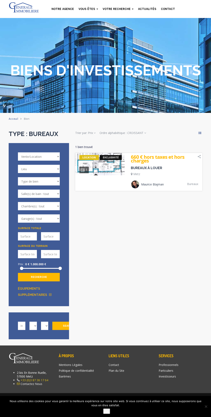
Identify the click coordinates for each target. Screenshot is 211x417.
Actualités (147, 9)
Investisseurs (167, 376)
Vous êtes (87, 9)
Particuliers (166, 371)
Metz (136, 174)
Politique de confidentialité (76, 371)
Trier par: (84, 133)
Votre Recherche (117, 9)
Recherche (39, 277)
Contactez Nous (31, 384)
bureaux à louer (146, 168)
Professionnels (168, 365)
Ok (106, 411)
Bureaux (192, 184)
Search (68, 325)
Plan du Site (116, 371)
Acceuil (13, 119)
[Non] (206, 406)
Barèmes (65, 376)
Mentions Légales (70, 365)
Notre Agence (63, 9)
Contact (168, 9)
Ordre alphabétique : (121, 133)
